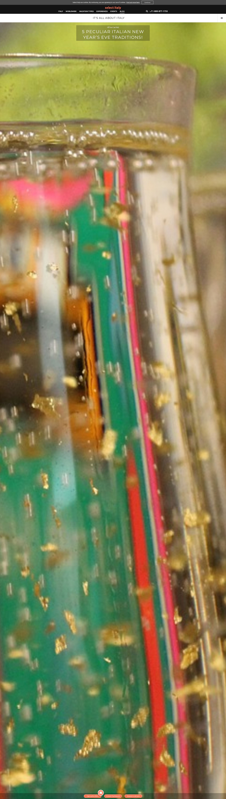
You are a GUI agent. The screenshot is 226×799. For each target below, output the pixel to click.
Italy (60, 11)
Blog (122, 11)
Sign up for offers (92, 796)
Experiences (102, 11)
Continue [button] (147, 2)
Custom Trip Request (113, 796)
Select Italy (113, 7)
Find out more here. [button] (133, 2)
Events (113, 11)
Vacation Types (86, 11)
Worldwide (71, 11)
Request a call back (133, 796)
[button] (159, 11)
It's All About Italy (109, 18)
